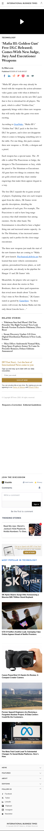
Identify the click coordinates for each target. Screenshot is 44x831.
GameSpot (24, 300)
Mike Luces (8, 68)
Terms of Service (19, 387)
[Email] (28, 76)
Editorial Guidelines (32, 405)
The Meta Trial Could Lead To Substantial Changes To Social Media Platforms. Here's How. (20, 753)
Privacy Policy (33, 387)
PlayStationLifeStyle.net (27, 256)
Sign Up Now (30, 552)
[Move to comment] (32, 76)
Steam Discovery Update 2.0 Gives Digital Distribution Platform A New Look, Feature (21, 337)
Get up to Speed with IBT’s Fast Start (28, 546)
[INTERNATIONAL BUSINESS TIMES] (22, 3)
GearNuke (18, 124)
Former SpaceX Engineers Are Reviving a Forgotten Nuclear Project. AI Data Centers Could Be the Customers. (20, 714)
